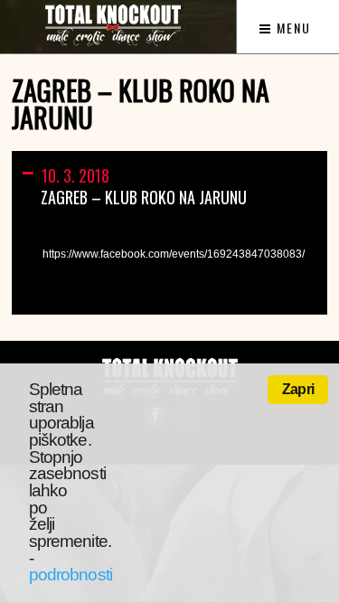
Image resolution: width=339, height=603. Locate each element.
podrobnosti (70, 574)
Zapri (298, 389)
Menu (291, 27)
